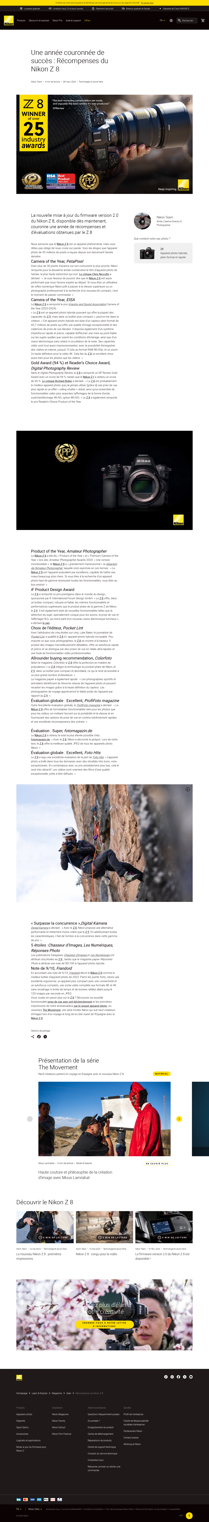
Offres (87, 20)
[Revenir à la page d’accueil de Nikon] (9, 20)
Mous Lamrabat (46, 1163)
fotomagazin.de (40, 739)
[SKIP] (189, 1515)
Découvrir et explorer (39, 20)
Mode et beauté (84, 1163)
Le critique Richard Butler (57, 381)
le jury (46, 623)
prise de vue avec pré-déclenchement (70, 1002)
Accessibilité (174, 1509)
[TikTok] (166, 1376)
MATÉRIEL (161, 1073)
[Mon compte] (171, 20)
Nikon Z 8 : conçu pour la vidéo (96, 1254)
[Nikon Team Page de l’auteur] (142, 220)
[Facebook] (178, 1376)
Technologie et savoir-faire (91, 81)
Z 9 (49, 316)
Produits (21, 20)
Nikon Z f (88, 377)
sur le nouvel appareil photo (90, 1006)
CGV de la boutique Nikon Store (119, 1509)
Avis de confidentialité (71, 1509)
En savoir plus (157, 1163)
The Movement (52, 1010)
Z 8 (38, 312)
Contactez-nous (53, 1509)
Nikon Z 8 (62, 244)
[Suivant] (179, 1119)
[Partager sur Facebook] (39, 1037)
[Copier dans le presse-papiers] (32, 1037)
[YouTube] (191, 1376)
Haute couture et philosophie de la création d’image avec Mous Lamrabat (75, 1174)
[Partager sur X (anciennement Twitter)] (45, 1037)
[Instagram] (172, 1376)
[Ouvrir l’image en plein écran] (188, 100)
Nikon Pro (57, 20)
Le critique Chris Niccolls (94, 274)
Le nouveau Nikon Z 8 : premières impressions (38, 1256)
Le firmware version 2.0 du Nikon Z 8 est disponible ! (162, 1256)
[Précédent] (30, 1119)
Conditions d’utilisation (94, 1509)
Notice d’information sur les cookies (151, 1509)
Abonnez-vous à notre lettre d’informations (104, 1325)
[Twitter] (184, 1376)
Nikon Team (36, 81)
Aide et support (73, 20)
